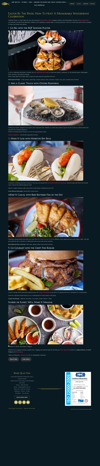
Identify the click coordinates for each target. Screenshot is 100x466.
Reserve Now (25, 355)
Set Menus (24, 2)
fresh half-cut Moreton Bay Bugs (56, 183)
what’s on (17, 2)
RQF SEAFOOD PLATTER (41, 72)
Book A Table (13, 359)
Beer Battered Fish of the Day (46, 239)
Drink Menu (37, 2)
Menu (30, 2)
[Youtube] (28, 402)
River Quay (19, 352)
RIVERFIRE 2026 (40, 5)
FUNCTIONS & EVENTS (61, 2)
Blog (35, 5)
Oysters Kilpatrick (13, 135)
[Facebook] (16, 402)
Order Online (26, 359)
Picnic (49, 2)
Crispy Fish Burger (44, 292)
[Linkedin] (24, 402)
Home (13, 2)
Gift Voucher (43, 2)
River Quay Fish (65, 350)
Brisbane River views (45, 20)
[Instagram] (20, 402)
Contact (53, 2)
